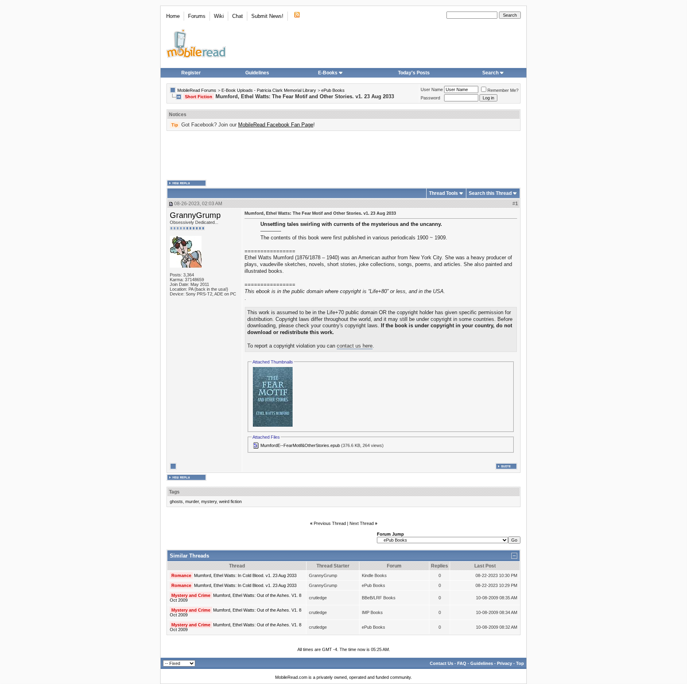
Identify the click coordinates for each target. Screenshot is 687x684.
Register (191, 73)
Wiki (219, 16)
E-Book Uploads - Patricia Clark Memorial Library (268, 90)
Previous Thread (330, 523)
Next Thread (361, 523)
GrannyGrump (195, 215)
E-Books (328, 73)
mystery (209, 501)
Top (520, 663)
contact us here (355, 346)
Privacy (504, 663)
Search (490, 73)
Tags (174, 492)
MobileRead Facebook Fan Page (275, 125)
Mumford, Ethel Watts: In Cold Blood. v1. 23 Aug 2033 (245, 575)
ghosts (176, 501)
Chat (237, 16)
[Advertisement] (343, 155)
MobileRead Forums (196, 90)
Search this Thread (490, 193)
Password (430, 97)
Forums (197, 16)
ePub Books (333, 90)
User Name (432, 89)
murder (192, 501)
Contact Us (441, 663)
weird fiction (230, 501)
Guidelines (257, 73)
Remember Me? (502, 90)
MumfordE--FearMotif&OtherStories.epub (300, 445)
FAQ (461, 663)
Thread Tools (443, 193)
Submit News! (267, 16)
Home (173, 16)
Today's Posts (414, 73)
